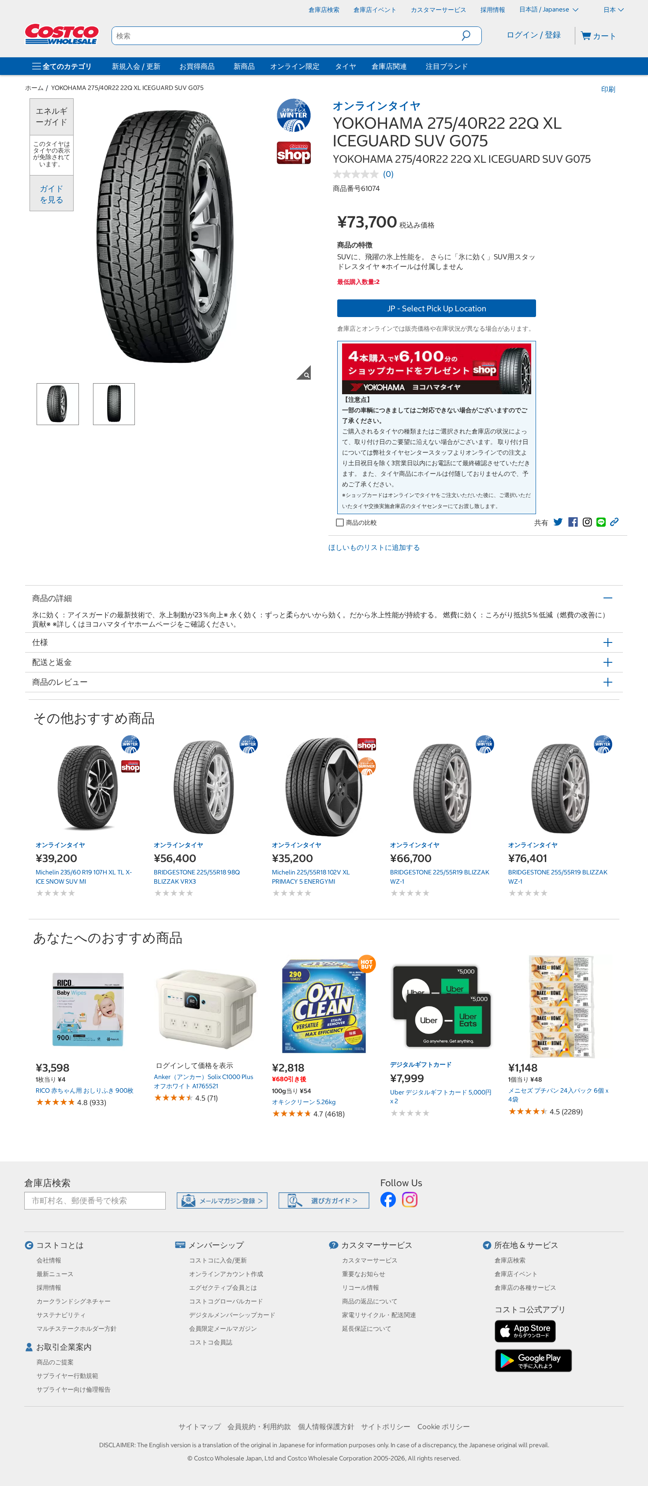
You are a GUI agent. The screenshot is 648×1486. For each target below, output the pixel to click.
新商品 (244, 66)
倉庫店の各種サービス (525, 1288)
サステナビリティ (61, 1315)
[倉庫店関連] (408, 66)
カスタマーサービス (377, 1245)
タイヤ (345, 66)
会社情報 (49, 1260)
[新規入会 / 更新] (162, 66)
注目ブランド (447, 66)
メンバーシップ (216, 1245)
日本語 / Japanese (544, 9)
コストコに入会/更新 (218, 1260)
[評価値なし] (358, 174)
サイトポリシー (385, 1426)
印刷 (608, 89)
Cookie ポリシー (443, 1426)
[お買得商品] (216, 66)
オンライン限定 (295, 66)
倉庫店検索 (47, 1183)
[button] (471, 36)
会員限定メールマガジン (223, 1329)
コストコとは (60, 1245)
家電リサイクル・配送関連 (379, 1315)
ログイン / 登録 (533, 35)
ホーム (34, 88)
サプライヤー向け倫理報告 (74, 1389)
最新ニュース (55, 1274)
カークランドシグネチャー (74, 1301)
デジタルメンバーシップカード (232, 1315)
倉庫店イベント (516, 1274)
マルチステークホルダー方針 (77, 1329)
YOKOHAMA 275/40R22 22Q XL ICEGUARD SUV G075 (127, 88)
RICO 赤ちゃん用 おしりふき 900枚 (85, 1090)
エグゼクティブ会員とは (223, 1288)
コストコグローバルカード (226, 1301)
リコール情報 (360, 1288)
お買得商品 (197, 66)
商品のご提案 (55, 1362)
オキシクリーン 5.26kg (303, 1102)
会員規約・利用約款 (259, 1426)
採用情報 (49, 1288)
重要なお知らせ (363, 1274)
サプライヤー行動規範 (67, 1376)
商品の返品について (370, 1301)
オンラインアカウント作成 (226, 1274)
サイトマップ (200, 1426)
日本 (609, 10)
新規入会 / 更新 (136, 66)
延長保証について (366, 1329)
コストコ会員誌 (210, 1342)
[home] (62, 34)
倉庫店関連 (389, 66)
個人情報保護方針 (326, 1426)
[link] (558, 522)
